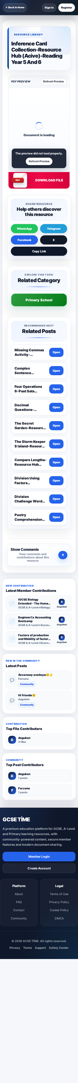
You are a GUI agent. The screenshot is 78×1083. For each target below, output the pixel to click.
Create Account (39, 868)
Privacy (15, 947)
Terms (27, 947)
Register (66, 7)
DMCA (59, 918)
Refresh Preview (53, 81)
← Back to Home (14, 7)
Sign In (49, 7)
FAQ (19, 902)
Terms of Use (59, 894)
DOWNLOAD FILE (49, 180)
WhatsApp (24, 228)
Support (40, 947)
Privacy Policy (59, 902)
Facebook (24, 240)
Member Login (39, 856)
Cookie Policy (59, 910)
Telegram (53, 228)
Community (27, 684)
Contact (18, 910)
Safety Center (58, 947)
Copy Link (39, 251)
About (19, 894)
